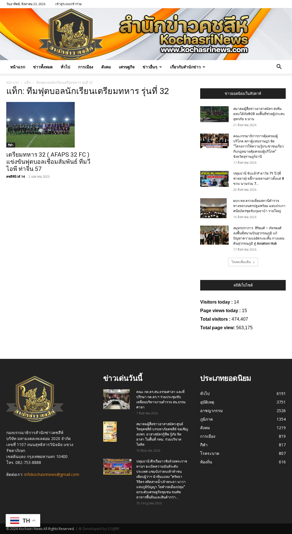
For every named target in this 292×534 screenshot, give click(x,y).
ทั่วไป (65, 66)
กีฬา (10, 145)
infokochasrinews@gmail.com (51, 474)
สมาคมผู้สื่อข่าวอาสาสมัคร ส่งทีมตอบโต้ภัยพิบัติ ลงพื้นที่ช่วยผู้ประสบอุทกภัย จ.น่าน (259, 114)
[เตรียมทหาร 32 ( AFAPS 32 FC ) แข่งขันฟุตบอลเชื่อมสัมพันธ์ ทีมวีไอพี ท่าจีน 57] (49, 125)
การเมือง (85, 66)
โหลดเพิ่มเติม (241, 261)
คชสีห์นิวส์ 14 (15, 176)
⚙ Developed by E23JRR (98, 528)
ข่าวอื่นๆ (150, 66)
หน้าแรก (17, 66)
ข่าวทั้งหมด (43, 66)
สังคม (106, 66)
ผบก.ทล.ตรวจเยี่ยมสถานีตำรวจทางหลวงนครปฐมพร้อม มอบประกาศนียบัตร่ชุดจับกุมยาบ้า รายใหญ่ (259, 206)
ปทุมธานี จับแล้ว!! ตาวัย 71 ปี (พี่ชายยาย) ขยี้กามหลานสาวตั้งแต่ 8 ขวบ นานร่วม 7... (258, 178)
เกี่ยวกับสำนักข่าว (185, 66)
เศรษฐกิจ (127, 66)
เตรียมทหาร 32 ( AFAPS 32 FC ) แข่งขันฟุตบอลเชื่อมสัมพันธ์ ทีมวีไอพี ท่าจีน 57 (48, 161)
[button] (279, 67)
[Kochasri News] (146, 34)
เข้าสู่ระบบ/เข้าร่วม (68, 4)
